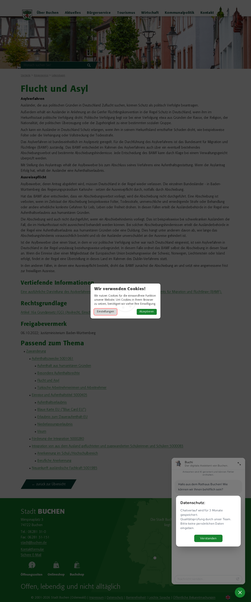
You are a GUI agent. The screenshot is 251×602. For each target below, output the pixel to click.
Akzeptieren (146, 311)
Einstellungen (105, 311)
